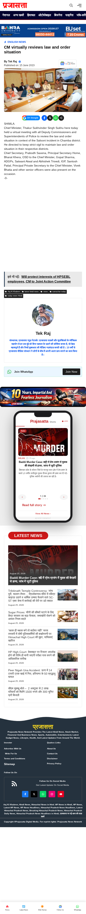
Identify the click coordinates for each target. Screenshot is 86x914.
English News (17, 42)
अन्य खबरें (18, 15)
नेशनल (6, 15)
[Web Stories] (42, 908)
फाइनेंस (69, 15)
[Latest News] (23, 908)
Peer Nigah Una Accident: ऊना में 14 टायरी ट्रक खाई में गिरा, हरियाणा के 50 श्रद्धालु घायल (31, 674)
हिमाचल (31, 15)
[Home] (7, 908)
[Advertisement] (43, 227)
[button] (71, 5)
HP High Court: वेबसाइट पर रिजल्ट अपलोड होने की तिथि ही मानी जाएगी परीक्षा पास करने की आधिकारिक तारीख (31, 655)
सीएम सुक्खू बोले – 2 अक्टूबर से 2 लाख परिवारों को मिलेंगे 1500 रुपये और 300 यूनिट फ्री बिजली (31, 692)
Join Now (71, 371)
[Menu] (80, 5)
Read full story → (34, 505)
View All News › (43, 513)
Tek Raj (12, 61)
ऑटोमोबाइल (44, 15)
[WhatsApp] (60, 908)
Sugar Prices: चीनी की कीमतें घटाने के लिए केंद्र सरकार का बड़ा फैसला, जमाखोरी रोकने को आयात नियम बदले (31, 616)
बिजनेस (58, 15)
